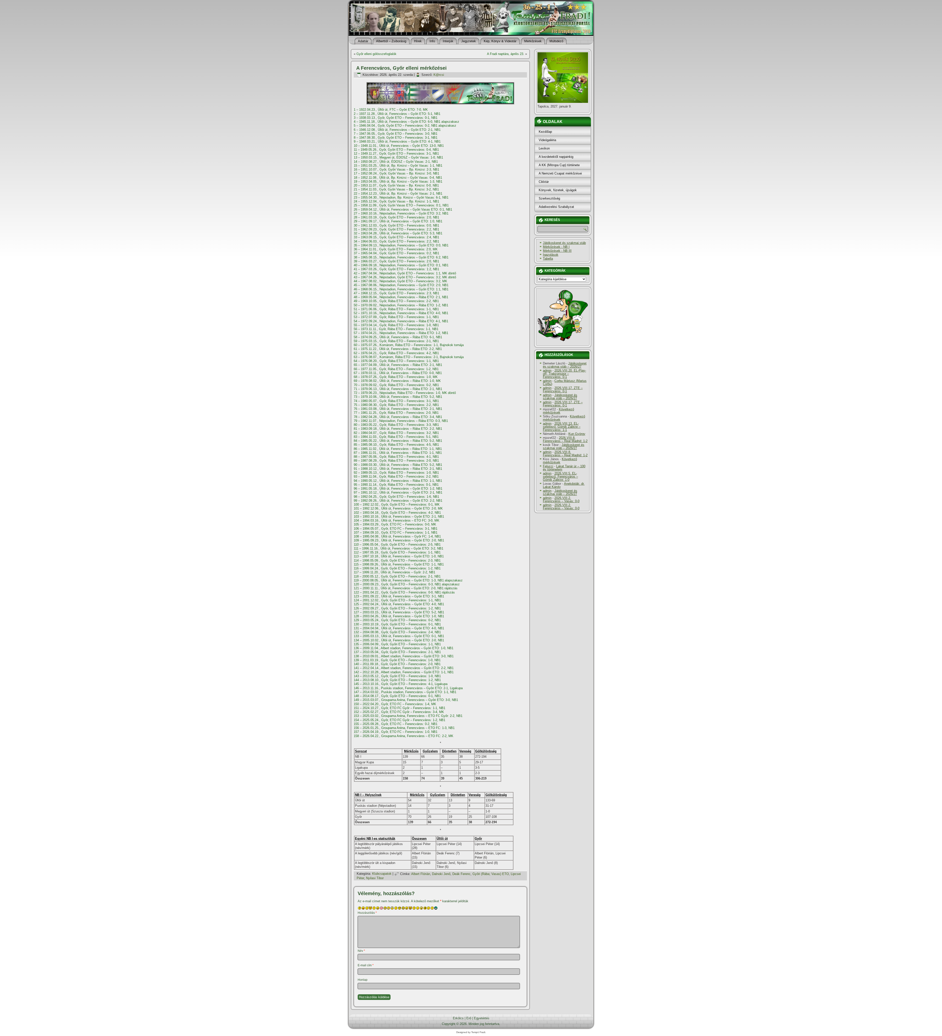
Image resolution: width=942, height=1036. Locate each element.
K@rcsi (438, 75)
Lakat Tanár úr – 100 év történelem (564, 467)
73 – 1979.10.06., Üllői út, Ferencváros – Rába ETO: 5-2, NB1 (398, 397)
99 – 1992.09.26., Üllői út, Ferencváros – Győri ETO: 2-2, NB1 (398, 500)
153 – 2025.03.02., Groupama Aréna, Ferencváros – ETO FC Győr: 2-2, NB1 (408, 716)
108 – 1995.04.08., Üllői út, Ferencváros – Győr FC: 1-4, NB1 (397, 536)
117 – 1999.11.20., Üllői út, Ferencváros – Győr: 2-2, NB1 (394, 572)
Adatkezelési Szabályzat (556, 207)
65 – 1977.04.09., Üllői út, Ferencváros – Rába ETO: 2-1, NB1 (398, 365)
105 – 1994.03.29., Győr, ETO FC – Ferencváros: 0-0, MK (395, 524)
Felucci (548, 466)
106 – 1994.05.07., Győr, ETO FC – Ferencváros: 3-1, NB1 (395, 528)
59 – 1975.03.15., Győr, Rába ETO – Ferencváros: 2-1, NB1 (396, 341)
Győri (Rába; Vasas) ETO (490, 874)
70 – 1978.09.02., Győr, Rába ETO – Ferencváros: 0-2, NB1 (396, 385)
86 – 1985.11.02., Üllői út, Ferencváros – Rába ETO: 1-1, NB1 (398, 449)
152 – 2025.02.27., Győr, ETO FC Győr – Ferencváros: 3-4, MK (399, 712)
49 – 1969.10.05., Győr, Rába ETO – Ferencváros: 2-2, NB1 (396, 301)
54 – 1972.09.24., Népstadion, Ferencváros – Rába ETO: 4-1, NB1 (401, 321)
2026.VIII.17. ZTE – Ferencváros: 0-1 (563, 389)
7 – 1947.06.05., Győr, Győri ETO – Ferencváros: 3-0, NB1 (395, 133)
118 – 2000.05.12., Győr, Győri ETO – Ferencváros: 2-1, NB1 (397, 576)
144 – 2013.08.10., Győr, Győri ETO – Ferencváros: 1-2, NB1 (397, 680)
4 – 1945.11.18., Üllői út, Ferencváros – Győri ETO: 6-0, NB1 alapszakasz (406, 121)
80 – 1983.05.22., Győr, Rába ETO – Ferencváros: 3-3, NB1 (396, 425)
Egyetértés (481, 1018)
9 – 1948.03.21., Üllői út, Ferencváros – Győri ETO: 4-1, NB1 (397, 141)
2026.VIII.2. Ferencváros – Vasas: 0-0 (561, 499)
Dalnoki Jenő (441, 874)
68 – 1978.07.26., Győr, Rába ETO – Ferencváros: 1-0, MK (396, 377)
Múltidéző (556, 41)
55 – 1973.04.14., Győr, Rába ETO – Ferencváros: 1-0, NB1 (396, 325)
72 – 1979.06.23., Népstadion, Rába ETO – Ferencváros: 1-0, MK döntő (405, 393)
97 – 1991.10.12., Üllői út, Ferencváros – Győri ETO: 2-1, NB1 (398, 492)
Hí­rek (418, 41)
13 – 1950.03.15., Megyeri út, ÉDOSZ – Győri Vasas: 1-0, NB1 (398, 157)
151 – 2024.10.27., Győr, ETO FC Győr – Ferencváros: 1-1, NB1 (399, 708)
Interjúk (448, 41)
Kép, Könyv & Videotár (500, 41)
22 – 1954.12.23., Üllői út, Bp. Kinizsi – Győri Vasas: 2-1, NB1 (398, 193)
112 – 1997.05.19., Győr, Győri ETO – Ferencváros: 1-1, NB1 (397, 552)
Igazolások (550, 254)
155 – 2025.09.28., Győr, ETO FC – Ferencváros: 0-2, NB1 (395, 724)
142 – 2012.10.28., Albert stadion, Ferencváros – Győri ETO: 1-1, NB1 (404, 672)
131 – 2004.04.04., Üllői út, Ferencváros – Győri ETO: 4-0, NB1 (399, 628)
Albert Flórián (420, 874)
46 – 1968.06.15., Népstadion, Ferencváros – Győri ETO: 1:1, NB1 (401, 289)
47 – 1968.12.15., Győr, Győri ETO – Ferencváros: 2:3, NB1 (396, 293)
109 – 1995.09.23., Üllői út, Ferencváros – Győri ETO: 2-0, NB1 (399, 540)
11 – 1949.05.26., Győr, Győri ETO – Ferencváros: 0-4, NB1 (396, 149)
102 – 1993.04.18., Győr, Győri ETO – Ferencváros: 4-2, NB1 (397, 512)
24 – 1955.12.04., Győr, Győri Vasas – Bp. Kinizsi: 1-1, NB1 (396, 201)
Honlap (362, 980)
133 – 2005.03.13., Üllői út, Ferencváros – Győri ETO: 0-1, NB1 (399, 636)
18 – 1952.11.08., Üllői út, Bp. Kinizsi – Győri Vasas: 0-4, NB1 (398, 177)
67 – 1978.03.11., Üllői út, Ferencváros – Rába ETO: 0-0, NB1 (398, 373)
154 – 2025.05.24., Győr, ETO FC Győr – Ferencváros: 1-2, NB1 (399, 720)
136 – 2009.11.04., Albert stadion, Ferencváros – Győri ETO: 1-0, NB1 (403, 648)
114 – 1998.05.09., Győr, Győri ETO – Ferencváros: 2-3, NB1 (397, 560)
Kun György (576, 434)
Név (361, 951)
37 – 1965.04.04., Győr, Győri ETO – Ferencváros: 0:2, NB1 (396, 253)
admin (547, 370)
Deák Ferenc (461, 874)
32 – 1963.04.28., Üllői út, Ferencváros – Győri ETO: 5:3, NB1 (398, 233)
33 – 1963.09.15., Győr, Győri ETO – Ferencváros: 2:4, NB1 (396, 237)
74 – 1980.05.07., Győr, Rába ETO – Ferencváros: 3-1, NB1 (396, 401)
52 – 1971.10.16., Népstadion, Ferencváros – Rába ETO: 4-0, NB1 (401, 313)
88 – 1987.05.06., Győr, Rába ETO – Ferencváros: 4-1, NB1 (396, 456)
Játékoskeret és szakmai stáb (564, 243)
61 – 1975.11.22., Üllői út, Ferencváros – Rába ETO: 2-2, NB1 (398, 349)
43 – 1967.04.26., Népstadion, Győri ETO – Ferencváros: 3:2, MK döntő (405, 277)
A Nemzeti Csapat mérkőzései (560, 173)
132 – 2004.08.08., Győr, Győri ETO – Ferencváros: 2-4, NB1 (397, 632)
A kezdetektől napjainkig (556, 157)
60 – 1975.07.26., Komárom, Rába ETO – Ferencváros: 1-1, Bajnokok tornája (409, 345)
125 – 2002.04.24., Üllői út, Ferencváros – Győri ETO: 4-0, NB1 (399, 604)
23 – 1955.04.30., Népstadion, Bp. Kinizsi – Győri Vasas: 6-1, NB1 (401, 197)
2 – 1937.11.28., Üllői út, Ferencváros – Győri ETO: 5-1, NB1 (397, 114)
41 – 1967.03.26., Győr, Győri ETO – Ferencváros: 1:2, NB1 (396, 269)
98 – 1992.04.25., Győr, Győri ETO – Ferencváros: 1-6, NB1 (396, 496)
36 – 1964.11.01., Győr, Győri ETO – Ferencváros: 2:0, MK (396, 249)
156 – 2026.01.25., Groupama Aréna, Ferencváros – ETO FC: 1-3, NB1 (404, 728)
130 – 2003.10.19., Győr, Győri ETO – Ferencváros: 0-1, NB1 (397, 624)
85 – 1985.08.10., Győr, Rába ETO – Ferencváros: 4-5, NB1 (396, 444)
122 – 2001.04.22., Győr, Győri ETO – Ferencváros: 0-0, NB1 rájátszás (404, 592)
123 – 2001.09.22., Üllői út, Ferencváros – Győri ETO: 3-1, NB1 (399, 596)
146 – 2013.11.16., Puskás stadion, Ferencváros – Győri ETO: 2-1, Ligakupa (408, 688)
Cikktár (544, 182)
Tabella (548, 258)
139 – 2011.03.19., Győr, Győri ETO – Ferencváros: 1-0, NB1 (397, 660)
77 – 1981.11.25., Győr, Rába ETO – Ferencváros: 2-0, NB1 (396, 413)
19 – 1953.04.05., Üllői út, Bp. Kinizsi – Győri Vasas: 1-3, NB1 (398, 181)
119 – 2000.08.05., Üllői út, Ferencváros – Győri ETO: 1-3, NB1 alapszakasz (408, 580)
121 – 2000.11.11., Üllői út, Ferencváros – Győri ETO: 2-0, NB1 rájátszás (406, 588)
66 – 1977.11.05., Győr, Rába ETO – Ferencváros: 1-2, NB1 (396, 369)
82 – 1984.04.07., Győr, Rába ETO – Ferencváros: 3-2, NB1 (396, 433)
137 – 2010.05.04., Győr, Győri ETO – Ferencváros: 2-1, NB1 (397, 652)
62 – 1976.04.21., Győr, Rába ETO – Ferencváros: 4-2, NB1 (396, 353)
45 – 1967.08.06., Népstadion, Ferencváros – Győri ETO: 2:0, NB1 (401, 285)
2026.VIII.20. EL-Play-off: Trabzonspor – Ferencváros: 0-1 (564, 374)
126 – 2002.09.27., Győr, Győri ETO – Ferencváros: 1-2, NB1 (397, 608)
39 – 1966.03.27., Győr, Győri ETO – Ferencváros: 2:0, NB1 (396, 261)
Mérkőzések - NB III (557, 251)
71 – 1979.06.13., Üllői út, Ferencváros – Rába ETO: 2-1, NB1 (398, 389)
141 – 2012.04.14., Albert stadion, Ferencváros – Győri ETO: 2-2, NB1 (404, 668)
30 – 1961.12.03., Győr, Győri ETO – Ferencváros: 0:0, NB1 (396, 225)
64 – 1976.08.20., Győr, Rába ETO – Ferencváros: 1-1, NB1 (396, 361)
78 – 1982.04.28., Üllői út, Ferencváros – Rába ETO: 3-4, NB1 (398, 417)
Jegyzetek (468, 41)
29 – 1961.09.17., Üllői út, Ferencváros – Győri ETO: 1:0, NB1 (398, 221)
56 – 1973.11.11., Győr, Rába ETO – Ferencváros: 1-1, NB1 (396, 329)
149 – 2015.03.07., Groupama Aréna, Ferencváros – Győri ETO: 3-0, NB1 (406, 700)
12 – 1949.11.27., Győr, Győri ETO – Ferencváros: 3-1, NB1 (396, 153)
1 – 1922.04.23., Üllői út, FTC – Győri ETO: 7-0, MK (391, 109)
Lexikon (544, 148)
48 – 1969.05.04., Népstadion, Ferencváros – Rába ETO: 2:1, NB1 (401, 297)
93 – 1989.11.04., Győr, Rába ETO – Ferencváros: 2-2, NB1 (396, 476)
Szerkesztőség (549, 198)
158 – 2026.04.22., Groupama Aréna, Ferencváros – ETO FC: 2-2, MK (403, 736)
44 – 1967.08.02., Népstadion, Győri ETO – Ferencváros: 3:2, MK (400, 281)
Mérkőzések (533, 41)
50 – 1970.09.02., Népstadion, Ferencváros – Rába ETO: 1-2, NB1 (401, 305)
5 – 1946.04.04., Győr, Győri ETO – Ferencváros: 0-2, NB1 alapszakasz (405, 125)
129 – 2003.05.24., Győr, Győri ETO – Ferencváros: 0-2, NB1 (397, 620)
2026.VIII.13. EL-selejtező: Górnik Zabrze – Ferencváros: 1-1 (561, 427)
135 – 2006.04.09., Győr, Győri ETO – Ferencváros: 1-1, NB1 (397, 644)
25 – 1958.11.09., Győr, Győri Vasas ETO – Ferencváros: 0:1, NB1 (401, 205)
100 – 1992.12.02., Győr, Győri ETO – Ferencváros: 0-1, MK (397, 504)
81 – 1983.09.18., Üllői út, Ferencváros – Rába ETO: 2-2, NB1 (398, 429)
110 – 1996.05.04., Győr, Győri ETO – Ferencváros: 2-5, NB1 (397, 544)
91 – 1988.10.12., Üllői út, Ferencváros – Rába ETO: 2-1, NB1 (398, 469)
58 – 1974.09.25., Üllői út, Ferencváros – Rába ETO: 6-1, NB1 (398, 337)
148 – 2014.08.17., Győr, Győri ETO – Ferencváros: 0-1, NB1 (397, 696)
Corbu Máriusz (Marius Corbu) (565, 382)
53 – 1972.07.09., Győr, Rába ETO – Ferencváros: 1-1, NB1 (396, 317)
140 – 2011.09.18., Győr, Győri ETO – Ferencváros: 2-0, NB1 (397, 664)
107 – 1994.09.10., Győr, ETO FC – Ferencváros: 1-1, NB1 (395, 532)
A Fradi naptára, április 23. (505, 54)
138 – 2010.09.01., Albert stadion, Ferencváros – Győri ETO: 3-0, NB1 (404, 656)
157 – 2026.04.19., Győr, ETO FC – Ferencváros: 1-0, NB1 (395, 732)
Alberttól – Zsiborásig (391, 41)
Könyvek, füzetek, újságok (558, 190)
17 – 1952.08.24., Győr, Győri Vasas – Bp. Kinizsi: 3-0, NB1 (396, 173)
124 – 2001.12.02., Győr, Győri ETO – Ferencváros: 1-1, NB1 (397, 600)
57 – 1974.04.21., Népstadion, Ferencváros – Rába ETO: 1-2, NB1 (401, 333)
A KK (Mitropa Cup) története (559, 165)
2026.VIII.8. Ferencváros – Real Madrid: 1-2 (565, 439)
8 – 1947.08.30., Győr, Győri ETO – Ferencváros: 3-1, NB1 (395, 137)
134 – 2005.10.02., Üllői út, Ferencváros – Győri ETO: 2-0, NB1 (399, 640)
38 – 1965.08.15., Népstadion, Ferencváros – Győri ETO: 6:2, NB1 (401, 257)
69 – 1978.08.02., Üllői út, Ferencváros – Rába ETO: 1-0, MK (397, 381)
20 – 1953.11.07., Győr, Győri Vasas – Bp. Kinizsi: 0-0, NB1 (396, 185)
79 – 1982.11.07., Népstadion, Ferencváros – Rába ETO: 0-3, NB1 (401, 421)
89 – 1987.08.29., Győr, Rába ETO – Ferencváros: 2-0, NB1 (396, 460)
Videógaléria (547, 140)
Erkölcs (458, 1018)
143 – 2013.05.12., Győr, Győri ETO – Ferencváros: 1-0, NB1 (397, 676)
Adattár (363, 41)
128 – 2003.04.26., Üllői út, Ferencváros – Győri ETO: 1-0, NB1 (399, 616)
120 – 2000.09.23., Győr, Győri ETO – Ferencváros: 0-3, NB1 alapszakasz (407, 584)
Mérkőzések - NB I (556, 247)
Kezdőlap (545, 132)
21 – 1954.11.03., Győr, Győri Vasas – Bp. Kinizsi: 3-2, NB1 (396, 189)
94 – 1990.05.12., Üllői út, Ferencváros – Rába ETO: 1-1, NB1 (398, 481)
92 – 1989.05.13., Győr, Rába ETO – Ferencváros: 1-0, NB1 (396, 472)
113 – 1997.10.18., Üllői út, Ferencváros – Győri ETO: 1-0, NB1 (399, 556)
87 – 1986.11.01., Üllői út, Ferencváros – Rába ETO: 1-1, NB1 (398, 453)
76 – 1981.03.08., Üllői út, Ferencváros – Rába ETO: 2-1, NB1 (398, 409)
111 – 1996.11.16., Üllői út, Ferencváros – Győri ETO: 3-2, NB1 (398, 548)
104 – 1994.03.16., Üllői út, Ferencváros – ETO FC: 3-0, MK (396, 520)
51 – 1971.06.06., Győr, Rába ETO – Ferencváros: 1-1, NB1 (396, 309)
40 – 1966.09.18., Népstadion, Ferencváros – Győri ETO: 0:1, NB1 (401, 265)
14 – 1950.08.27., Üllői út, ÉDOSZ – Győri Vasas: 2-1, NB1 (396, 161)
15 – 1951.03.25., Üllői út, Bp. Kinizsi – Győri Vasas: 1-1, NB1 (398, 165)
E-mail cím (366, 965)
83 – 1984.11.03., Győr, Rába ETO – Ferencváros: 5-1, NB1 (396, 437)
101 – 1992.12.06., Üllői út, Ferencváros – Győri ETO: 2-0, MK (398, 508)
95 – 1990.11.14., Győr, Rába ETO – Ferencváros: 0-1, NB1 (396, 484)
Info (432, 41)
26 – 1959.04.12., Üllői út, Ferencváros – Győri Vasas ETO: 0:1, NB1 (403, 209)
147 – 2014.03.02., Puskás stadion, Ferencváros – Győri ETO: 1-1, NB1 (405, 692)
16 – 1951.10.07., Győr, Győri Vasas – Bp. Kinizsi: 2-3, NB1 (396, 169)
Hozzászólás (367, 913)
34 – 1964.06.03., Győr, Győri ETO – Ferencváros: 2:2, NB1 (396, 241)
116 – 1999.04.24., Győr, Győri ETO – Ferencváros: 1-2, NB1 (397, 568)
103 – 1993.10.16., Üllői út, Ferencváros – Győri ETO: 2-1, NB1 (399, 516)
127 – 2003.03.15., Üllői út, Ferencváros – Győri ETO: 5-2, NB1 (399, 612)
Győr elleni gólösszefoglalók (376, 54)
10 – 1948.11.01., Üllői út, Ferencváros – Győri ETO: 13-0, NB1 (399, 146)
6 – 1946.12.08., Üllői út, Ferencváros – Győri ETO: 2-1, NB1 (397, 130)
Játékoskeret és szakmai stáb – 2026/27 (565, 365)
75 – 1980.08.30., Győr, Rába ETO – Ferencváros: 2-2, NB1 (396, 405)
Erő (468, 1018)
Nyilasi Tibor (375, 878)
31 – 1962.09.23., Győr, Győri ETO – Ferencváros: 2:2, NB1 (396, 229)
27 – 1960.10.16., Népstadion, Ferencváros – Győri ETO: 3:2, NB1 (401, 213)
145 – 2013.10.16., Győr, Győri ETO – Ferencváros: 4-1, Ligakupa (400, 684)
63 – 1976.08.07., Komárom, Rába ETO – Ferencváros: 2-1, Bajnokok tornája (409, 357)
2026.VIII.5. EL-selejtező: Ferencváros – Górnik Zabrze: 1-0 (560, 476)
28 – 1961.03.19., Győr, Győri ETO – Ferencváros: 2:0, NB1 (396, 217)
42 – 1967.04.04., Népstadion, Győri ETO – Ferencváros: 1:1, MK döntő (405, 273)
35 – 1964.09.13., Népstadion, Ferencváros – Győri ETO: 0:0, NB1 (401, 245)
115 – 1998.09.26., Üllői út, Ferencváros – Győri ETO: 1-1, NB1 (399, 564)
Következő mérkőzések (558, 410)
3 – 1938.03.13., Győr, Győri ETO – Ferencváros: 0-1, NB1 (395, 118)
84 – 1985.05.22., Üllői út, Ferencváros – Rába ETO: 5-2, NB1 (398, 441)
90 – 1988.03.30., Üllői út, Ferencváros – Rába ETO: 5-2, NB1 (398, 465)
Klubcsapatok (382, 874)
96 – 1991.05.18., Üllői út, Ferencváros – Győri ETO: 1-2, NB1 (398, 488)
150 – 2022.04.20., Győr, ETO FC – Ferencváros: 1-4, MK (395, 704)
